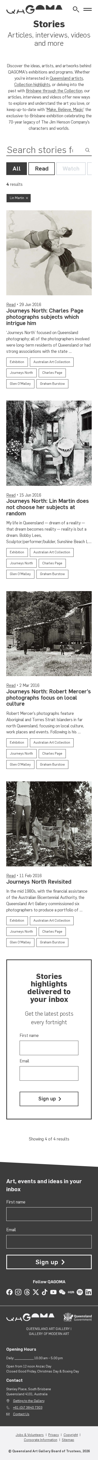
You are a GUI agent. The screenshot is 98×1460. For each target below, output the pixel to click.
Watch (71, 168)
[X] (36, 1292)
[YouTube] (53, 1292)
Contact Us (21, 1414)
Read (41, 168)
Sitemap (68, 1440)
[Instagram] (18, 1292)
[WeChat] (62, 1292)
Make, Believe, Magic (64, 109)
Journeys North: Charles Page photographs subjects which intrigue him (44, 317)
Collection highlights (32, 84)
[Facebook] (9, 1292)
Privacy (53, 1435)
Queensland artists (66, 78)
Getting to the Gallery (28, 1401)
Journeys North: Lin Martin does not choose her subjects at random (47, 507)
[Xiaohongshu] (71, 1292)
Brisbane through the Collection (54, 90)
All (17, 168)
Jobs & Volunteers (30, 1435)
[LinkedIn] (88, 1292)
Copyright (71, 1435)
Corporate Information (40, 1440)
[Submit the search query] (87, 150)
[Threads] (27, 1292)
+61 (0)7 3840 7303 (27, 1407)
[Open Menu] (87, 9)
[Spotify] (80, 1292)
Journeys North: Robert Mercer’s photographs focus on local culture (48, 697)
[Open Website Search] (76, 9)
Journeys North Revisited (38, 881)
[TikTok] (44, 1292)
